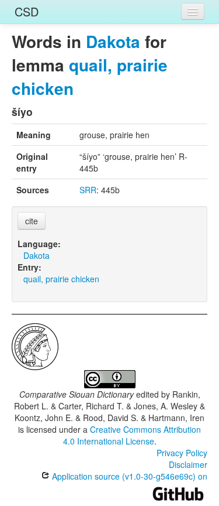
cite (31, 221)
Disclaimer (188, 464)
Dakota (113, 41)
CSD (27, 11)
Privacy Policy (182, 453)
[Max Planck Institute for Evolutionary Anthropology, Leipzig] (35, 345)
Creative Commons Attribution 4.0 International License (132, 435)
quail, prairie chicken (90, 76)
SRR (87, 190)
